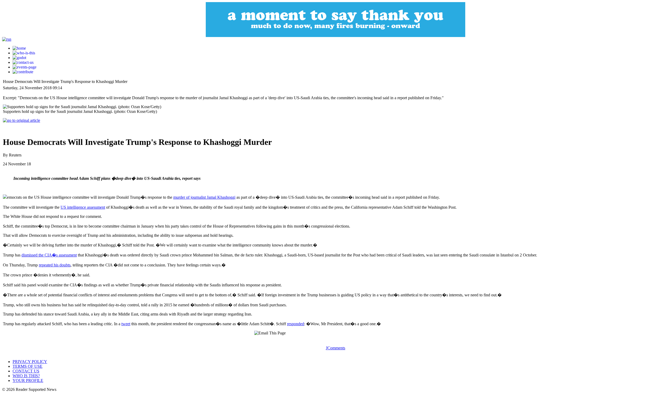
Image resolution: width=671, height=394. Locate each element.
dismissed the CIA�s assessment (49, 255)
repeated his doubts (55, 265)
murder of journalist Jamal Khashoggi (204, 197)
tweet (125, 324)
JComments (335, 348)
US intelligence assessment (83, 207)
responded (295, 324)
